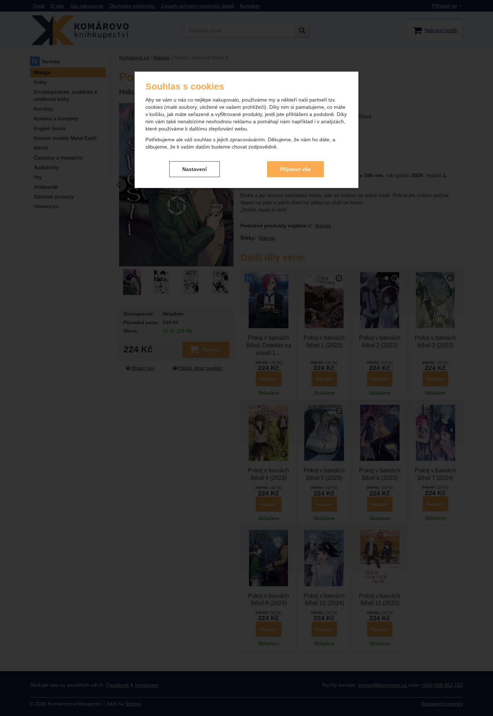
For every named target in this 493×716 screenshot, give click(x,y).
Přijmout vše (295, 169)
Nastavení (194, 169)
